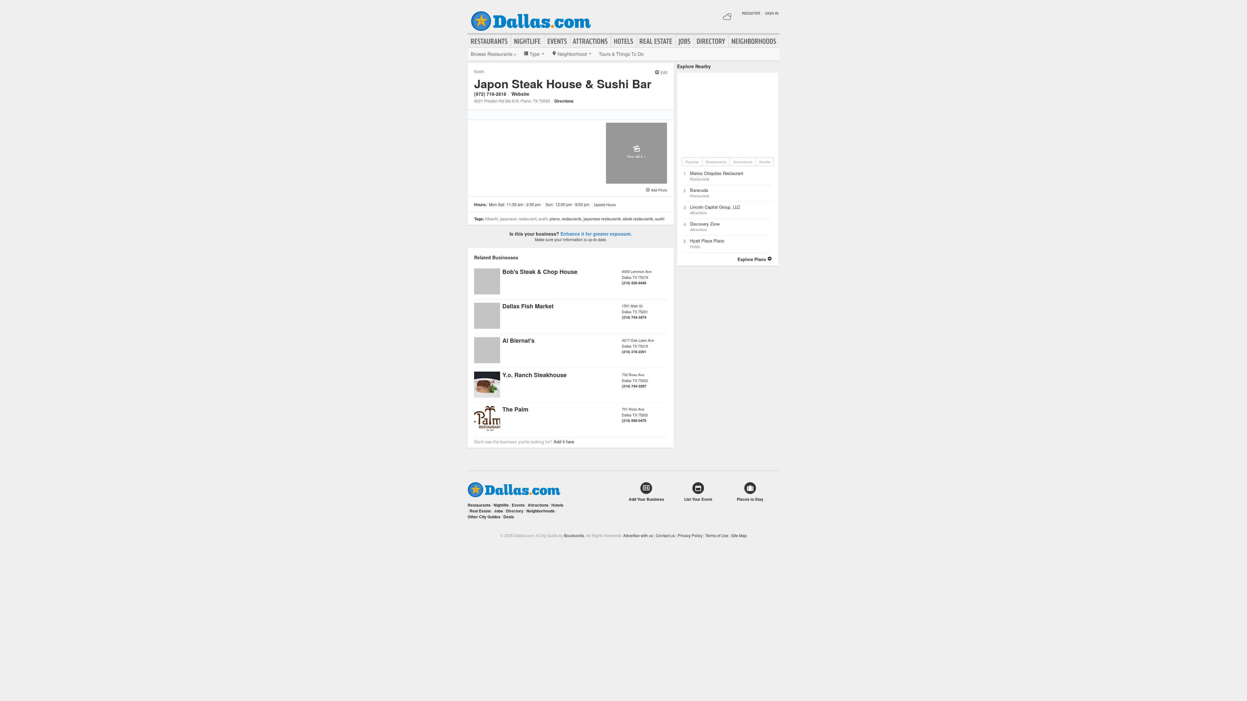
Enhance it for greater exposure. (596, 233)
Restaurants (489, 41)
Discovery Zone (705, 224)
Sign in (771, 13)
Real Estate (656, 41)
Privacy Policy (690, 535)
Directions (563, 101)
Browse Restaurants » (493, 54)
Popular (692, 161)
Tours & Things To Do (621, 54)
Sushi (479, 71)
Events (557, 41)
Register (751, 13)
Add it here (564, 441)
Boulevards (574, 535)
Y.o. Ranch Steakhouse (534, 375)
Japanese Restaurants (602, 218)
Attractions (590, 41)
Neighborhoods (754, 41)
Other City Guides (484, 517)
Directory (711, 41)
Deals (508, 517)
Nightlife (527, 41)
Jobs (685, 41)
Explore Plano (752, 259)
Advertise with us (638, 535)
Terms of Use (716, 535)
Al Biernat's (518, 340)
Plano (555, 218)
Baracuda (699, 190)
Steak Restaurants (638, 218)
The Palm (515, 409)
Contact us (665, 535)
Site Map (739, 535)
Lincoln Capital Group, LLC (715, 207)
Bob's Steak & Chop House (539, 271)
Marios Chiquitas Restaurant (716, 173)
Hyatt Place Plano (707, 241)
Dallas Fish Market (528, 306)
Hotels (623, 41)
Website (520, 94)
